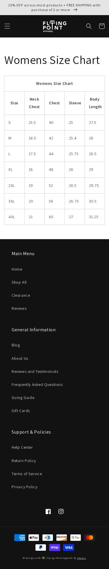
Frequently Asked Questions (37, 384)
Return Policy (24, 460)
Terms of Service (27, 473)
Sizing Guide (23, 397)
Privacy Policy (24, 486)
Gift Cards (21, 410)
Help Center (22, 447)
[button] (7, 26)
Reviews (19, 308)
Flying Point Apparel (60, 557)
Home (17, 269)
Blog (16, 345)
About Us (20, 358)
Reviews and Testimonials (35, 371)
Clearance (21, 295)
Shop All (19, 282)
